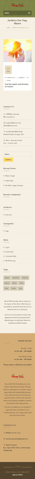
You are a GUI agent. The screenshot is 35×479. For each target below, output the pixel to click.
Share (9, 80)
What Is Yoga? (10, 176)
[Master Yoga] (17, 5)
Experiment (16, 278)
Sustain (13, 288)
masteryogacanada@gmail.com (17, 439)
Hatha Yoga (9, 181)
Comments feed (10, 256)
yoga (20, 288)
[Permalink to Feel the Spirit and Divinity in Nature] (17, 61)
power (21, 283)
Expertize (25, 278)
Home (8, 27)
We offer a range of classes (14, 185)
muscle (14, 283)
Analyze (7, 278)
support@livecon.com (13, 123)
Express (7, 283)
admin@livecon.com (10, 126)
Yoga (7, 231)
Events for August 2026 (20, 27)
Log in (7, 247)
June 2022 (8, 215)
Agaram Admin (17, 475)
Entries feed (9, 252)
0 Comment (21, 77)
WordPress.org (10, 261)
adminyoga (11, 77)
